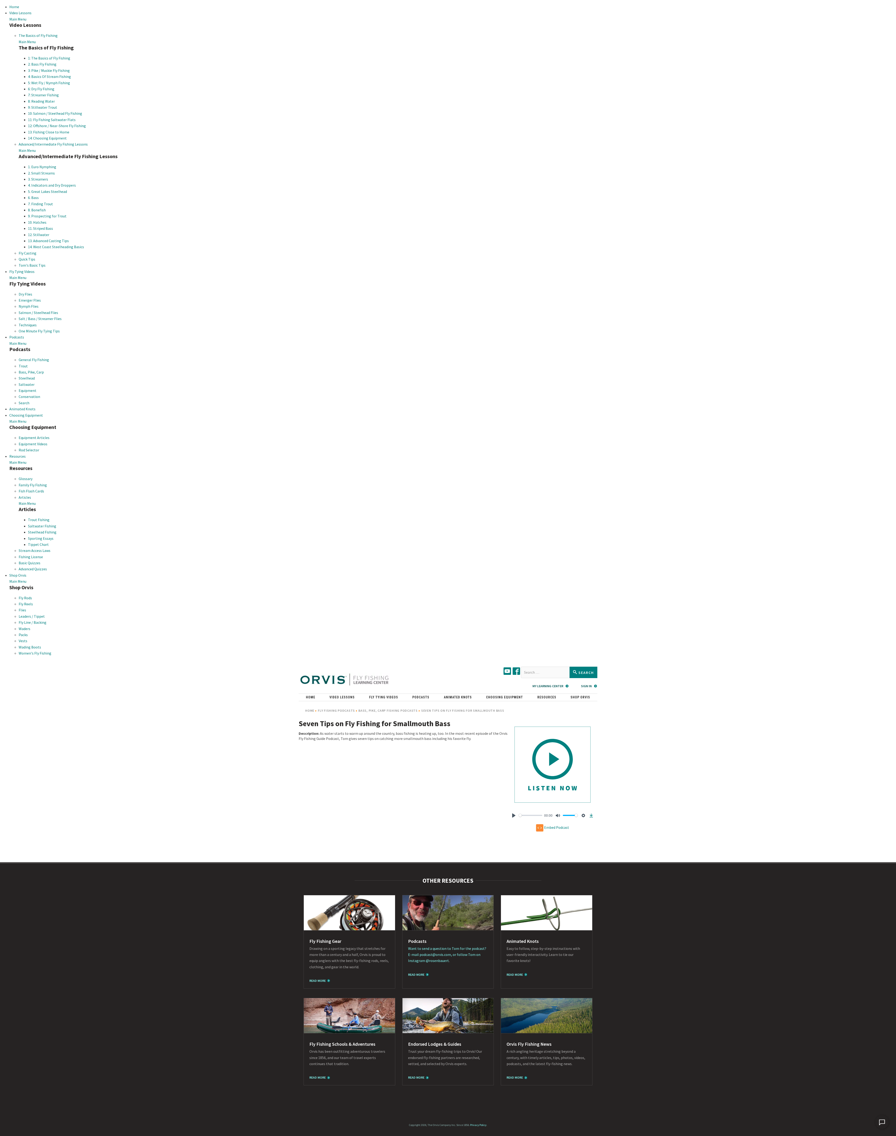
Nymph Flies (28, 306)
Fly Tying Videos (22, 271)
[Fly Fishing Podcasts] (448, 912)
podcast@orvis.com (435, 954)
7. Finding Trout (40, 204)
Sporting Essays (40, 538)
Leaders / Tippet (32, 616)
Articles (25, 497)
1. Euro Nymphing (42, 166)
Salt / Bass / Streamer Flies (40, 318)
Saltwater (27, 384)
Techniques (28, 325)
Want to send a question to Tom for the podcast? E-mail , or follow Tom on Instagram (447, 954)
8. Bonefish (37, 210)
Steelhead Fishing (42, 532)
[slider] (530, 815)
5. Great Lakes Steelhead (47, 191)
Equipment (27, 390)
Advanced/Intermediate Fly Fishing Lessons (53, 144)
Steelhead (27, 378)
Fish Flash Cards (31, 491)
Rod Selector (29, 450)
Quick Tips (27, 259)
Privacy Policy (478, 1125)
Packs (23, 634)
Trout (23, 366)
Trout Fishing (38, 519)
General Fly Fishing (34, 359)
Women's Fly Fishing (35, 653)
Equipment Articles (34, 437)
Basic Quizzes (29, 563)
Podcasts (16, 337)
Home (14, 6)
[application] (882, 1122)
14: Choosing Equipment (47, 138)
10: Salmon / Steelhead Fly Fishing (55, 113)
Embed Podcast (556, 827)
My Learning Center (547, 686)
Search (24, 403)
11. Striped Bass (40, 228)
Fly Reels (26, 604)
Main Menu (17, 19)
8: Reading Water (41, 101)
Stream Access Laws (34, 550)
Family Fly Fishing (33, 485)
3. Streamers (38, 179)
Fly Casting (27, 253)
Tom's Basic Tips (32, 265)
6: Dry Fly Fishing (41, 89)
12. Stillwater (38, 234)
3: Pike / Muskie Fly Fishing (49, 70)
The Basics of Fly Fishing (38, 35)
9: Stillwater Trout (42, 107)
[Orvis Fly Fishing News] (546, 1015)
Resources (17, 456)
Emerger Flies (30, 300)
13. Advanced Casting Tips (48, 240)
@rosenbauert (437, 960)
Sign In (586, 686)
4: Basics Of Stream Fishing (49, 76)
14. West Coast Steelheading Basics (56, 246)
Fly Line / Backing (32, 622)
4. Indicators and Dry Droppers (52, 185)
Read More (317, 981)
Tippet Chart (38, 544)
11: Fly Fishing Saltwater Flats (52, 119)
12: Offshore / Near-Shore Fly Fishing (57, 125)
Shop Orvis (17, 575)
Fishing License (31, 556)
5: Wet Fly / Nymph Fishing (49, 82)
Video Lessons (20, 12)
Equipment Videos (33, 444)
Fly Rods (25, 598)
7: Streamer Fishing (43, 95)
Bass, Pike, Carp (31, 372)
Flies (22, 610)
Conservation (29, 396)
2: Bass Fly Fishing (42, 64)
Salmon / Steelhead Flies (38, 312)
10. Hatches (37, 222)
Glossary (25, 478)
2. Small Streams (41, 173)
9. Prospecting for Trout (47, 216)
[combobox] (545, 672)
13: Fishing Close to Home (48, 132)
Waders (24, 628)
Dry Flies (25, 294)
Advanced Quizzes (33, 569)
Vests (23, 640)
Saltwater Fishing (42, 526)
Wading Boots (30, 647)
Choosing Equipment (26, 415)
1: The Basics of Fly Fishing (49, 58)
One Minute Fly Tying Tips (39, 331)
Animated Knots (22, 409)
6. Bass (33, 197)
